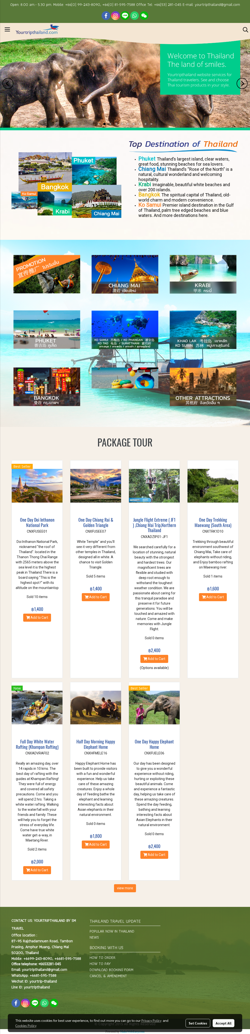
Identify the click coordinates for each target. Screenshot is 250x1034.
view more (125, 888)
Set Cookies (198, 1023)
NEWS (94, 937)
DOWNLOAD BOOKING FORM (111, 970)
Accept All (223, 1023)
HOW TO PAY (100, 964)
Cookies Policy (25, 1025)
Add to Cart (39, 617)
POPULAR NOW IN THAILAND (112, 931)
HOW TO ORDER (102, 957)
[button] (244, 29)
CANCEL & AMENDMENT (108, 976)
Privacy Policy (151, 1020)
